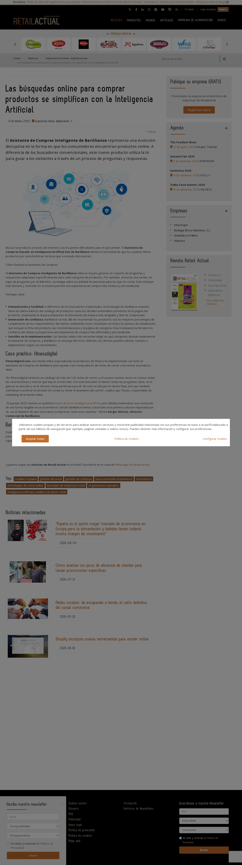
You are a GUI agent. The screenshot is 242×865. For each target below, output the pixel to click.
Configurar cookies (215, 439)
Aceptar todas (35, 439)
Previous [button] (15, 44)
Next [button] (227, 44)
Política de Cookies (126, 439)
